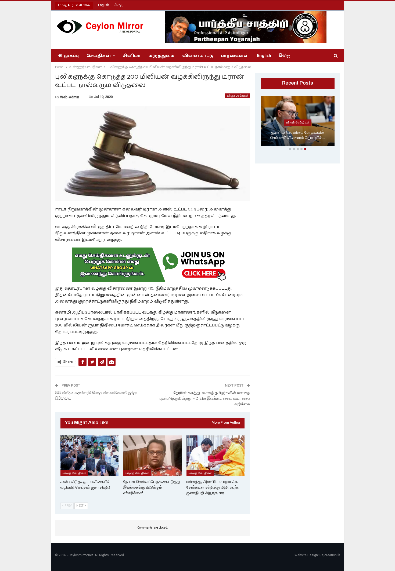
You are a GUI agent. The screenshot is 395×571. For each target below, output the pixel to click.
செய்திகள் (99, 55)
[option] (298, 122)
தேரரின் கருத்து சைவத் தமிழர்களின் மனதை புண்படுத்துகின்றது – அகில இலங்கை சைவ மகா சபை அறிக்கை (205, 398)
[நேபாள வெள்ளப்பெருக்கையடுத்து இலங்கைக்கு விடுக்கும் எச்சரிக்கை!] (152, 455)
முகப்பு (71, 55)
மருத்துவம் (161, 55)
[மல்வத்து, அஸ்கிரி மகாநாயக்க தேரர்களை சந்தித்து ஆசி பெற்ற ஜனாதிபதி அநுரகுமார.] (215, 455)
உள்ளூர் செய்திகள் (237, 95)
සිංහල (118, 5)
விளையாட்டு (197, 55)
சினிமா (132, 55)
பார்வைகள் (235, 55)
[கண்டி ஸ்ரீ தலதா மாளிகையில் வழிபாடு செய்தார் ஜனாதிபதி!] (89, 455)
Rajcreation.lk (329, 555)
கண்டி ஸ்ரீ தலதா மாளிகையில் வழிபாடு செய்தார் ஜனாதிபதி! (297, 135)
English (103, 5)
